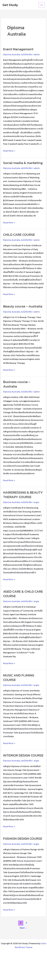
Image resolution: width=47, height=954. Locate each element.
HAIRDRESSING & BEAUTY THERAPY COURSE (23, 494)
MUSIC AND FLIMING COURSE (18, 677)
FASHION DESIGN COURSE (22, 838)
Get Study (10, 4)
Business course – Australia (16, 384)
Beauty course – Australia (22, 306)
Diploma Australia (11, 54)
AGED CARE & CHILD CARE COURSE (23, 594)
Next (23, 927)
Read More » (9, 150)
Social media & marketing (23, 162)
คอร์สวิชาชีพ (26, 54)
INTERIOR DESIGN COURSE (23, 755)
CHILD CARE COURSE (19, 234)
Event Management (18, 49)
